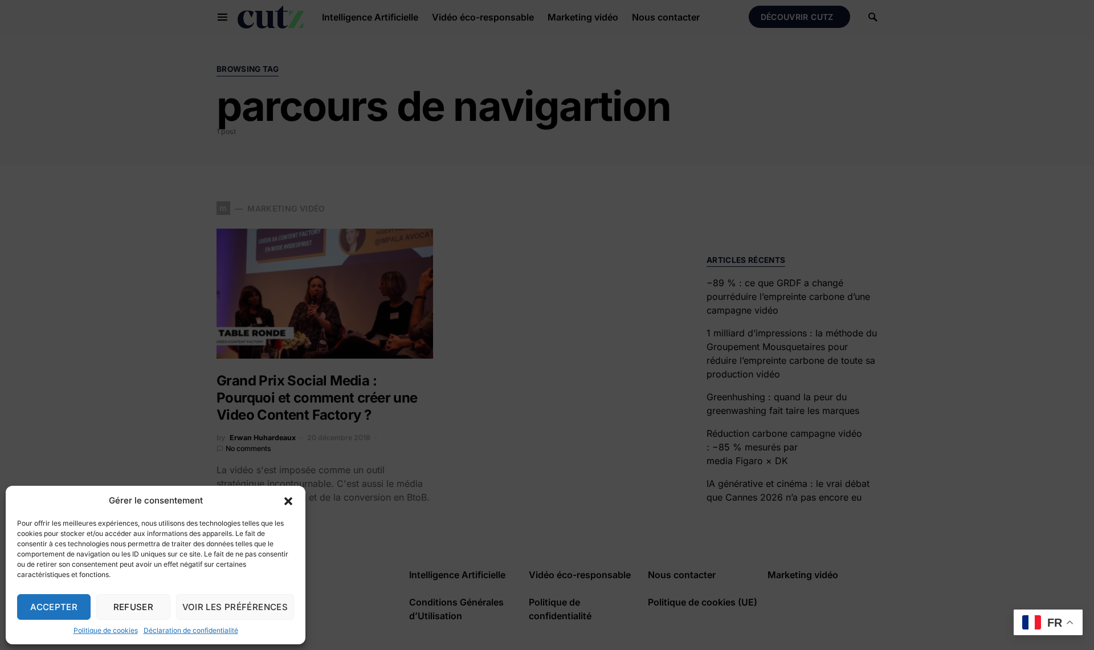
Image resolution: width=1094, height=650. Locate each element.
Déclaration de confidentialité (191, 630)
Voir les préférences (235, 607)
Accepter (53, 607)
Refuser (133, 607)
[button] (288, 500)
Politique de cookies (106, 630)
